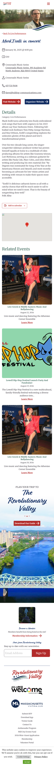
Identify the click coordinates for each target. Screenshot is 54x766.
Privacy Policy (41, 757)
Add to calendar (15, 205)
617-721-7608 (11, 85)
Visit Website (9, 101)
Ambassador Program (27, 728)
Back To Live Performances (14, 33)
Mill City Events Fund (27, 732)
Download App (27, 717)
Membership (27, 739)
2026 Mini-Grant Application (27, 735)
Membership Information (25, 636)
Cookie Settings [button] (23, 757)
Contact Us (27, 724)
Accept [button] (27, 762)
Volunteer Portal (27, 742)
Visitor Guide (27, 721)
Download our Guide (25, 523)
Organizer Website (35, 101)
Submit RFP (27, 714)
